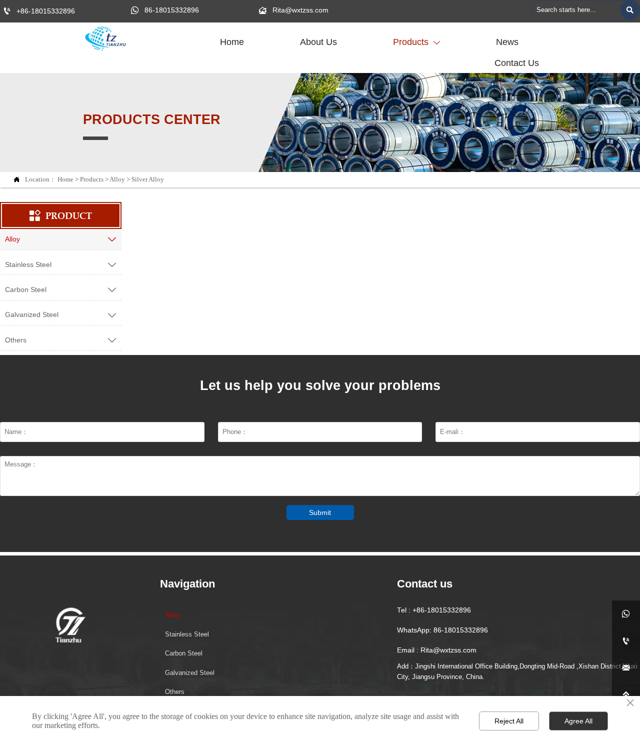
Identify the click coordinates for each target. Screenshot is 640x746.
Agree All (578, 721)
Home (66, 179)
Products (92, 179)
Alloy (117, 179)
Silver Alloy (148, 179)
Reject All (509, 721)
